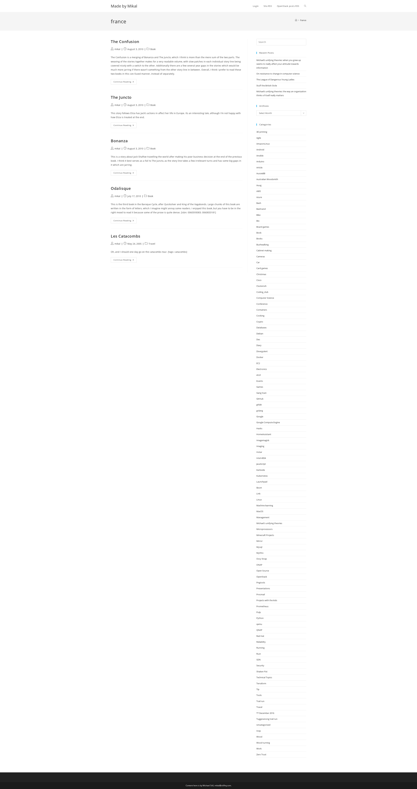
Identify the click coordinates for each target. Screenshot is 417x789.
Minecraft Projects (265, 535)
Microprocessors (264, 529)
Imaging (260, 446)
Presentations (263, 588)
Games (259, 386)
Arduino (260, 161)
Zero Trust (261, 754)
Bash (258, 203)
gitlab (259, 404)
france (303, 20)
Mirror (259, 541)
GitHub (259, 398)
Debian (259, 333)
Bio (257, 220)
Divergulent (262, 351)
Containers (261, 309)
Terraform (261, 683)
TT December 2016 (265, 713)
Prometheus (262, 606)
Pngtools (260, 582)
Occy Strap (261, 558)
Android (260, 149)
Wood (259, 736)
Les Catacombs (125, 236)
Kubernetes (262, 475)
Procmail (260, 594)
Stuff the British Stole (266, 85)
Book (153, 49)
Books (259, 238)
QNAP (259, 629)
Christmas (261, 274)
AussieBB (260, 173)
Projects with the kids (266, 600)
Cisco (258, 280)
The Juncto (121, 97)
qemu (259, 624)
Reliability (261, 641)
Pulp (258, 612)
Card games (262, 268)
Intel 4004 (261, 458)
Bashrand (261, 208)
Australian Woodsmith (267, 179)
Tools (259, 695)
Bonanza (119, 140)
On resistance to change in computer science (278, 73)
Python (260, 618)
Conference (261, 303)
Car (258, 262)
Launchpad (261, 481)
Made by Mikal (124, 6)
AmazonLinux (263, 143)
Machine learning (264, 505)
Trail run (260, 701)
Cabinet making (264, 250)
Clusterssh (261, 286)
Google (259, 416)
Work (259, 748)
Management (262, 517)
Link (258, 493)
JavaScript (261, 463)
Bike (258, 214)
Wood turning (263, 742)
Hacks (259, 428)
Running (260, 647)
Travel (152, 243)
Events (259, 381)
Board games (262, 226)
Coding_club (262, 292)
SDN (258, 659)
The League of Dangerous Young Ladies (275, 79)
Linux (259, 499)
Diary (258, 345)
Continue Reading (125, 82)
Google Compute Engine (268, 422)
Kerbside (260, 469)
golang (259, 410)
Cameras (260, 256)
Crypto (259, 321)
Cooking (260, 315)
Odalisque (121, 188)
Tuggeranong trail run (266, 718)
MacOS (259, 511)
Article (259, 167)
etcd (258, 374)
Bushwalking (262, 244)
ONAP (259, 564)
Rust (258, 653)
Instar (259, 452)
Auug (258, 185)
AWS (258, 191)
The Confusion (125, 41)
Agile (258, 137)
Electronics (261, 369)
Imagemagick (262, 440)
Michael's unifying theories (269, 523)
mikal (117, 49)
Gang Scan (261, 392)
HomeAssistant (263, 434)
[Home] (296, 20)
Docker (259, 357)
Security (260, 665)
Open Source (262, 570)
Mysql (259, 547)
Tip (257, 689)
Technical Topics (264, 677)
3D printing (261, 131)
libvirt (259, 487)
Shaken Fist (261, 671)
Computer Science (265, 297)
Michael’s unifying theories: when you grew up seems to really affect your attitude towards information (278, 64)
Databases (261, 327)
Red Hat (260, 636)
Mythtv (260, 552)
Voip (258, 730)
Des (258, 339)
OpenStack (261, 576)
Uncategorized (263, 724)
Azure (259, 197)
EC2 (258, 363)
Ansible (259, 155)
